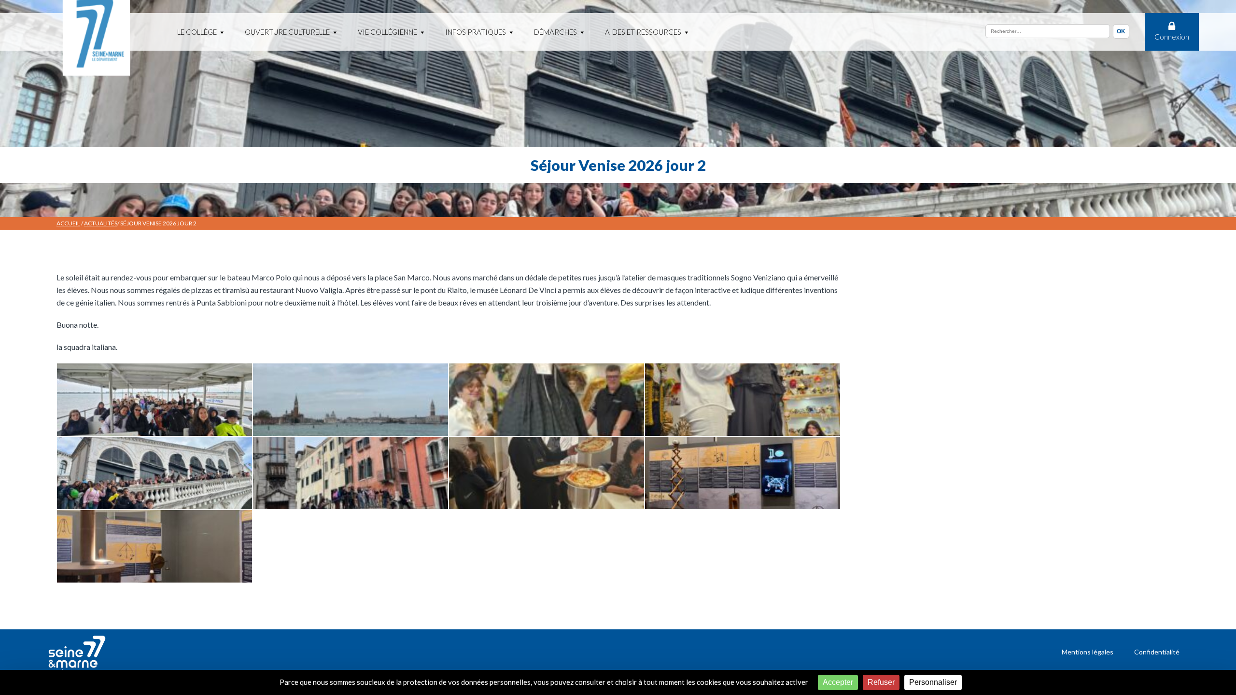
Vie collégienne (387, 32)
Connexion (1171, 36)
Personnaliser (933, 682)
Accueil (68, 223)
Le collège (197, 32)
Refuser (881, 682)
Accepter (838, 682)
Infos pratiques (475, 32)
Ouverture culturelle (287, 32)
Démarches (555, 32)
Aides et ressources (643, 32)
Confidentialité (1157, 652)
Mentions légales (1087, 652)
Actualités (100, 223)
